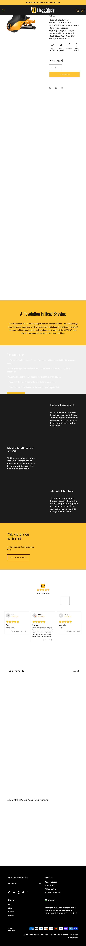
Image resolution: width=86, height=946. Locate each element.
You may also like (15, 671)
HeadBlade (11, 930)
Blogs (10, 908)
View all (76, 671)
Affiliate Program (50, 889)
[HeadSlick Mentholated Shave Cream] (43, 687)
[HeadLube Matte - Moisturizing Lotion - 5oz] (43, 723)
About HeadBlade (51, 882)
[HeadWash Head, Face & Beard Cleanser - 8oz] (43, 758)
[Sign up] (40, 883)
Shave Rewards (50, 885)
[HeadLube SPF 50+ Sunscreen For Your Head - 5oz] (67, 723)
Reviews (11, 915)
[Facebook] (9, 892)
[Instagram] (19, 892)
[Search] (77, 10)
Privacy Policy (74, 934)
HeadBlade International (53, 892)
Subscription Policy (54, 934)
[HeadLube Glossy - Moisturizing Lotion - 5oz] (18, 758)
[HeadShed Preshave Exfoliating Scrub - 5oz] (18, 687)
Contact (11, 911)
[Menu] (3, 10)
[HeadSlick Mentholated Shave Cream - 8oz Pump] (67, 687)
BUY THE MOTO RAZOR (19, 557)
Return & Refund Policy (41, 934)
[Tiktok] (23, 892)
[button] (21, 600)
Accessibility (64, 934)
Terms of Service (73, 938)
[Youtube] (14, 892)
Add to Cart (64, 74)
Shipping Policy (28, 934)
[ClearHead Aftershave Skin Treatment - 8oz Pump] (18, 723)
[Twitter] (28, 892)
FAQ (9, 904)
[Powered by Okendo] (9, 609)
